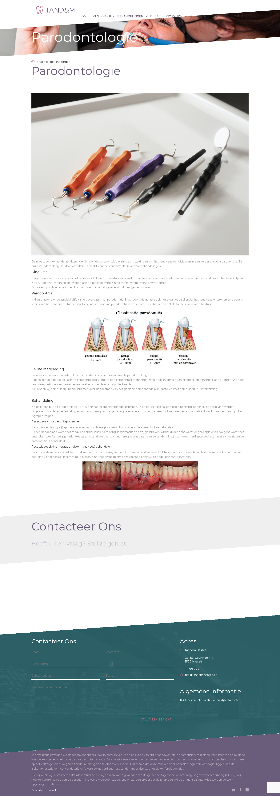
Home (83, 16)
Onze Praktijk (102, 16)
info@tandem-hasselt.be (201, 675)
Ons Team (153, 16)
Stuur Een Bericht (156, 719)
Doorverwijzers (178, 16)
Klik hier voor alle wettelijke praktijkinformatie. (210, 700)
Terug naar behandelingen (52, 62)
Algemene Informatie (213, 16)
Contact (240, 16)
